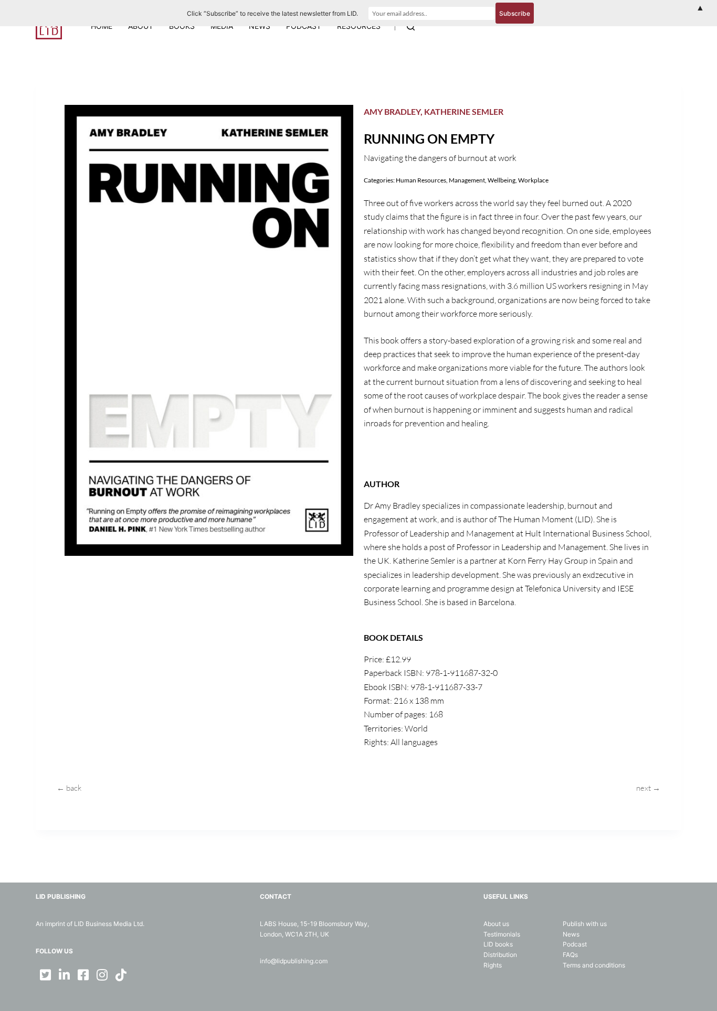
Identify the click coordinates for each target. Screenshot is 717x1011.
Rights (492, 965)
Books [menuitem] (182, 25)
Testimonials (501, 934)
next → (648, 788)
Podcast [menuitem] (303, 25)
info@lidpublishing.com (294, 961)
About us (496, 924)
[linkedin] (64, 974)
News (571, 934)
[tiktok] (120, 974)
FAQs (570, 955)
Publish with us (585, 924)
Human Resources (421, 180)
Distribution (500, 955)
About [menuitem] (140, 25)
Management (467, 180)
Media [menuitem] (221, 25)
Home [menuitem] (101, 25)
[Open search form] (411, 26)
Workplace (533, 180)
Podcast (575, 944)
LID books (498, 944)
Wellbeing (501, 180)
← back (69, 788)
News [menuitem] (259, 25)
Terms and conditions (594, 965)
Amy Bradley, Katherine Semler (433, 111)
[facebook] (82, 974)
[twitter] (45, 974)
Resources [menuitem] (359, 25)
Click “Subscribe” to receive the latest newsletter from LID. (272, 13)
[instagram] (101, 974)
